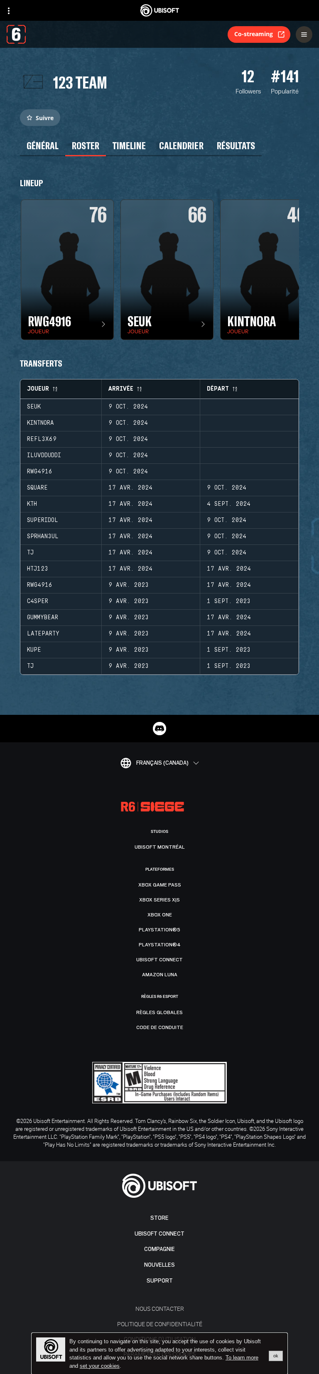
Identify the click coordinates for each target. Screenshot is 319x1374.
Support (160, 1281)
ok (275, 1355)
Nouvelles (159, 1265)
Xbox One (159, 915)
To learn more (242, 1357)
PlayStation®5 (159, 930)
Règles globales (159, 1012)
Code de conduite (159, 1027)
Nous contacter (159, 1308)
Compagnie (159, 1249)
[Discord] (159, 728)
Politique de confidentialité (159, 1324)
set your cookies (100, 1366)
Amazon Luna (159, 975)
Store (159, 1218)
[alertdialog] (159, 1353)
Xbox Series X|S (159, 900)
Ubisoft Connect (159, 1234)
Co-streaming (253, 34)
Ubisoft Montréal (160, 847)
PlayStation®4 (160, 945)
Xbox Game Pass (159, 885)
